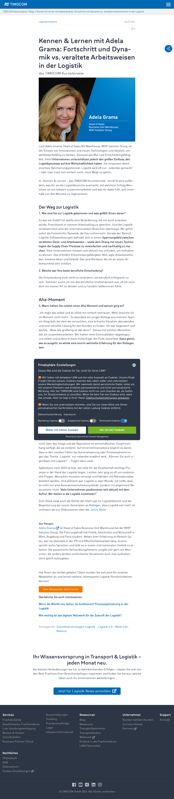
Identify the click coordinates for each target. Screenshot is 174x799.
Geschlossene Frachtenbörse (21, 724)
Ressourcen (87, 715)
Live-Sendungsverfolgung (19, 728)
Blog (82, 720)
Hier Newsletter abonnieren (60, 589)
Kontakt (165, 720)
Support (165, 715)
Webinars (85, 737)
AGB (5, 762)
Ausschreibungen (57, 714)
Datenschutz (11, 766)
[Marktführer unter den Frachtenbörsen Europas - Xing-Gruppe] (87, 784)
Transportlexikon (90, 733)
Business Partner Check (18, 741)
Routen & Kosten (13, 733)
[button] (168, 48)
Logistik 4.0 (105, 627)
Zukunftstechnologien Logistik (76, 627)
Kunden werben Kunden (138, 720)
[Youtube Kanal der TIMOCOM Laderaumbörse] (81, 784)
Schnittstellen (12, 737)
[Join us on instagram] (100, 784)
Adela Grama (47, 528)
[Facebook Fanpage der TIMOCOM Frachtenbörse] (74, 784)
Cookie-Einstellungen (16, 771)
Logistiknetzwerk (48, 22)
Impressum (10, 758)
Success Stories (133, 724)
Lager (49, 727)
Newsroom (86, 724)
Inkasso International (59, 732)
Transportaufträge (57, 723)
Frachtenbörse (12, 720)
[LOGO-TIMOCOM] (15, 4)
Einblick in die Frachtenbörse (98, 741)
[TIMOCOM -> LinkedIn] (94, 784)
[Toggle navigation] (168, 4)
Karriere (128, 728)
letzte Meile (98, 509)
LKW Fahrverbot (90, 746)
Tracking (51, 719)
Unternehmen (132, 715)
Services (8, 715)
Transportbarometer (92, 728)
